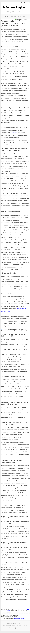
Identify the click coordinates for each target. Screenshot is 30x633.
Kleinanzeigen (6, 625)
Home (4, 623)
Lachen (25, 625)
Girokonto (24, 623)
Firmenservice (14, 625)
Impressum (18, 628)
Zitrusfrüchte (14, 132)
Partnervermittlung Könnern (14, 623)
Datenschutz (12, 628)
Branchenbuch (21, 16)
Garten (20, 625)
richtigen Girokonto (19, 618)
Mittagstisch (14, 16)
